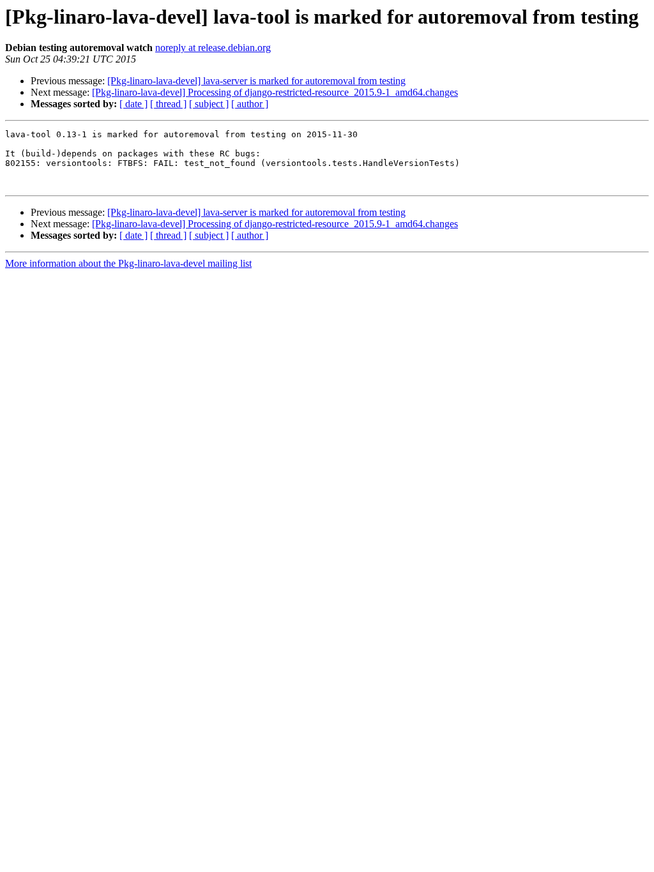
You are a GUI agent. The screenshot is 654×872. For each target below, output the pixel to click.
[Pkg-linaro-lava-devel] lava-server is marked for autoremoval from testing (256, 80)
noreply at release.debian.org (213, 47)
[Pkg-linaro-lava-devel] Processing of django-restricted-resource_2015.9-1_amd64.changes (275, 92)
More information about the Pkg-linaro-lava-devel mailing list (128, 263)
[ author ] (249, 103)
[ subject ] (209, 103)
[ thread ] (168, 103)
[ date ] (133, 103)
